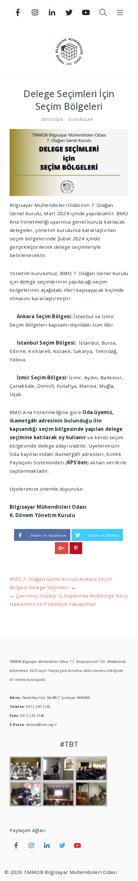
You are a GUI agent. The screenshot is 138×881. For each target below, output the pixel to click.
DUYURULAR (80, 119)
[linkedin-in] (46, 845)
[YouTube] (86, 12)
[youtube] (77, 845)
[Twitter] (69, 12)
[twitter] (62, 845)
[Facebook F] (18, 12)
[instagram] (31, 845)
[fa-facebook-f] (16, 845)
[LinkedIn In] (52, 12)
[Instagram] (35, 12)
